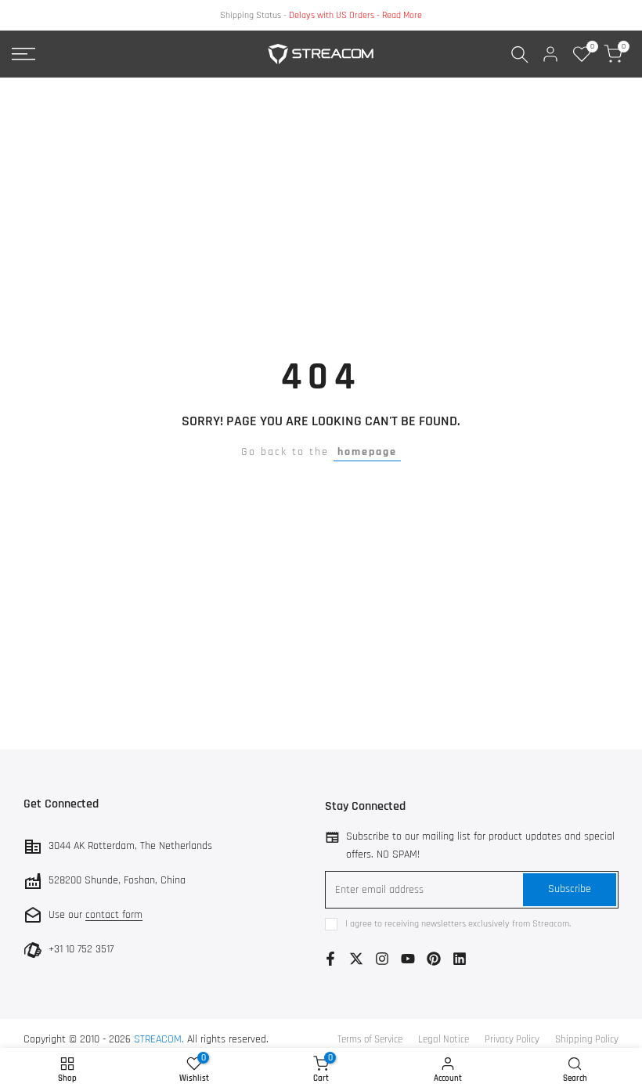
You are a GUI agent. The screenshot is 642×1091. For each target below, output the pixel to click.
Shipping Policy (587, 1039)
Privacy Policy (512, 1039)
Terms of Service (369, 1039)
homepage (367, 452)
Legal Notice (443, 1039)
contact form (113, 915)
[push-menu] (23, 54)
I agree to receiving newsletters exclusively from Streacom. (458, 924)
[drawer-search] (519, 54)
